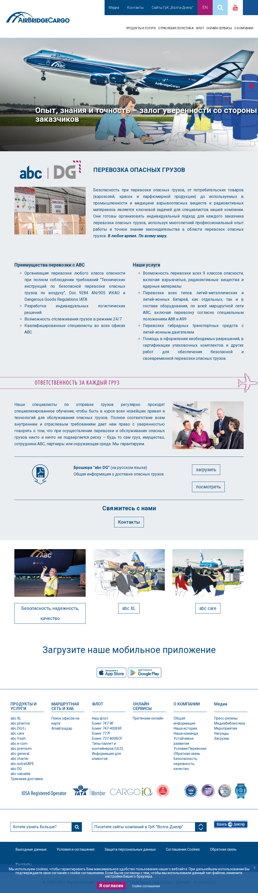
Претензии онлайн (148, 718)
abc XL (129, 608)
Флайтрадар (61, 728)
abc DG (16, 769)
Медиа (114, 8)
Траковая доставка (27, 779)
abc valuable (20, 774)
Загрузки (221, 738)
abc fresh (18, 738)
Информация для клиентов (106, 756)
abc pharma (20, 723)
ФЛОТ (200, 28)
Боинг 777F (101, 733)
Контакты (135, 8)
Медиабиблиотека (229, 723)
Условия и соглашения (75, 849)
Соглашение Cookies (183, 849)
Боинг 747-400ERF (107, 728)
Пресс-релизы (226, 718)
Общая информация (184, 720)
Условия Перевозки (190, 749)
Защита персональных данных (130, 849)
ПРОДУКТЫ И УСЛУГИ (141, 28)
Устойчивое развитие (184, 741)
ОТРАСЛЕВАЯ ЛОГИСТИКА (175, 28)
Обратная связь (187, 754)
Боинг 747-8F (103, 723)
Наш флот (100, 718)
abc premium (21, 749)
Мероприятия (225, 728)
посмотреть (208, 486)
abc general (20, 754)
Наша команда (186, 733)
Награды (221, 733)
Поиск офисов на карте (65, 720)
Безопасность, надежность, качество (50, 613)
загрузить (206, 469)
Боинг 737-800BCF (107, 738)
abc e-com (19, 743)
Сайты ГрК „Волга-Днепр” (173, 8)
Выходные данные (31, 849)
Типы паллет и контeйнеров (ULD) (107, 746)
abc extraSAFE (22, 764)
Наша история (185, 728)
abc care (207, 608)
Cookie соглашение (146, 886)
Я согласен (111, 885)
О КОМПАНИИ (243, 28)
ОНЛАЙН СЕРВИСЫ (219, 28)
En (205, 7)
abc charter (20, 759)
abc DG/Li (18, 728)
